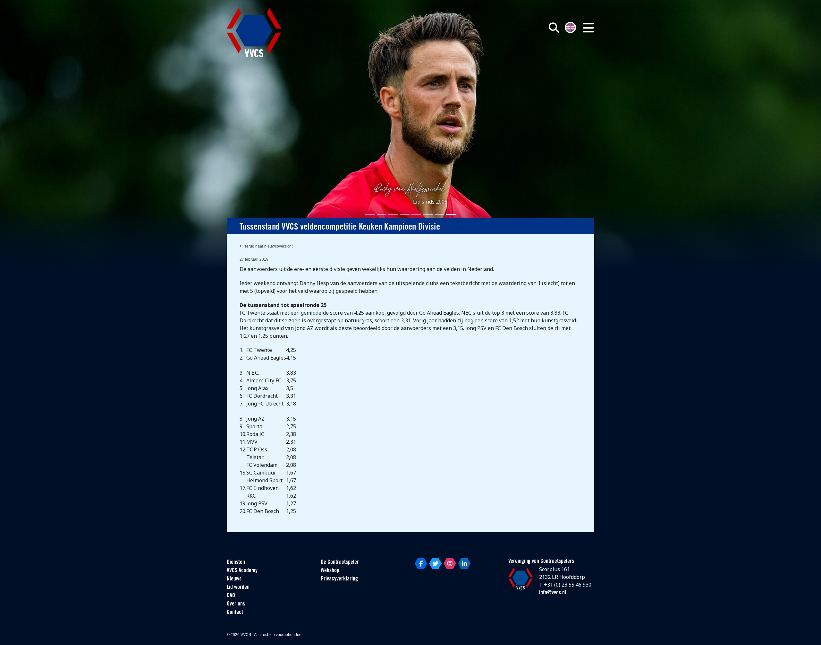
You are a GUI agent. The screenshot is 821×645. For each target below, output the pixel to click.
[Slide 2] (381, 214)
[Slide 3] (393, 214)
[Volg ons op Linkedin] (464, 563)
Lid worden (238, 587)
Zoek (480, 56)
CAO (231, 596)
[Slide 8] (451, 214)
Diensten (236, 562)
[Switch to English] (570, 27)
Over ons (236, 604)
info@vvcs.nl (552, 593)
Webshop (330, 571)
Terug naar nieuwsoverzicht (267, 246)
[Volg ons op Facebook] (421, 563)
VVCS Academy (242, 571)
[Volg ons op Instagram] (450, 563)
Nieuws (234, 579)
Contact (235, 612)
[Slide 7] (439, 214)
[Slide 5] (416, 214)
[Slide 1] (370, 214)
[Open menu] (588, 27)
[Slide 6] (428, 214)
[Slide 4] (405, 214)
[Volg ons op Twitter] (435, 563)
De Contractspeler (340, 562)
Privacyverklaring (339, 579)
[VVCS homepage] (254, 32)
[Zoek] (554, 27)
